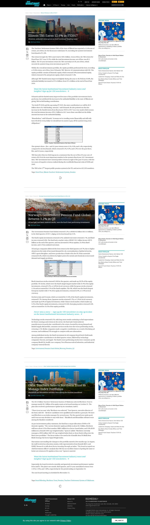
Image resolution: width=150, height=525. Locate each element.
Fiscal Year (39, 172)
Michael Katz (35, 42)
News (48, 5)
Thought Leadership (50, 515)
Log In (114, 1)
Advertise (70, 506)
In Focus (55, 5)
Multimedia (80, 5)
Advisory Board (96, 2)
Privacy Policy (65, 521)
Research (30, 212)
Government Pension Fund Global (47, 348)
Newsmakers (31, 32)
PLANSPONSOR (102, 501)
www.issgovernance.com (93, 505)
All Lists (47, 508)
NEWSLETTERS (105, 2)
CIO (87, 501)
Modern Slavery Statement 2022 (95, 514)
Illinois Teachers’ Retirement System (56, 172)
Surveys (63, 5)
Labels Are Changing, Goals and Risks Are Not (111, 76)
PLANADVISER (93, 501)
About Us (87, 2)
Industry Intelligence (91, 5)
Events (73, 5)
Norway (62, 348)
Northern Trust (52, 480)
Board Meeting (41, 480)
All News (47, 503)
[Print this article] (27, 58)
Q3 (73, 348)
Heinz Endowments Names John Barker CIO (110, 70)
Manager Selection (33, 382)
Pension (73, 172)
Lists (68, 5)
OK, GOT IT (119, 520)
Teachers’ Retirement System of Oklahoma (79, 480)
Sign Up (121, 1)
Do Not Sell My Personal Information (96, 515)
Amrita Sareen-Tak (37, 395)
